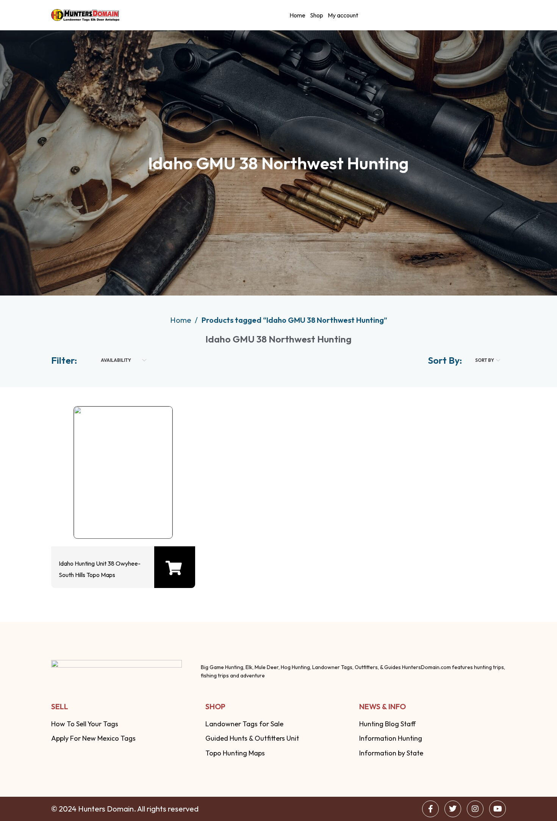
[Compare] (145, 517)
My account (343, 15)
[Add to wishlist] (121, 517)
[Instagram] (475, 809)
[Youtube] (497, 809)
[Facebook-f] (430, 809)
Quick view (97, 517)
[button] (174, 568)
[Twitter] (452, 809)
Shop (316, 15)
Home (297, 15)
